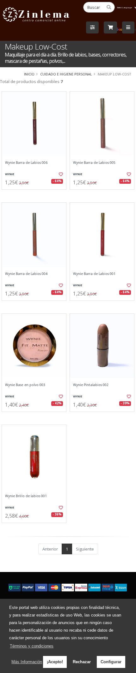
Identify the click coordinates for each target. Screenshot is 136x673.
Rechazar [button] (82, 661)
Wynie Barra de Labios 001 (94, 274)
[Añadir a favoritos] (60, 174)
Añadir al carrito (36, 195)
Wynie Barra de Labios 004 (26, 274)
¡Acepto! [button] (55, 661)
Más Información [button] (26, 661)
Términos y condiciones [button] (31, 646)
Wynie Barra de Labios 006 (26, 162)
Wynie (9, 174)
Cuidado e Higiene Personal (66, 74)
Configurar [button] (111, 661)
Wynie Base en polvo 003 (25, 385)
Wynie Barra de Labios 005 (94, 162)
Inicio (29, 74)
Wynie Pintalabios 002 (90, 385)
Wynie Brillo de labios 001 (26, 496)
